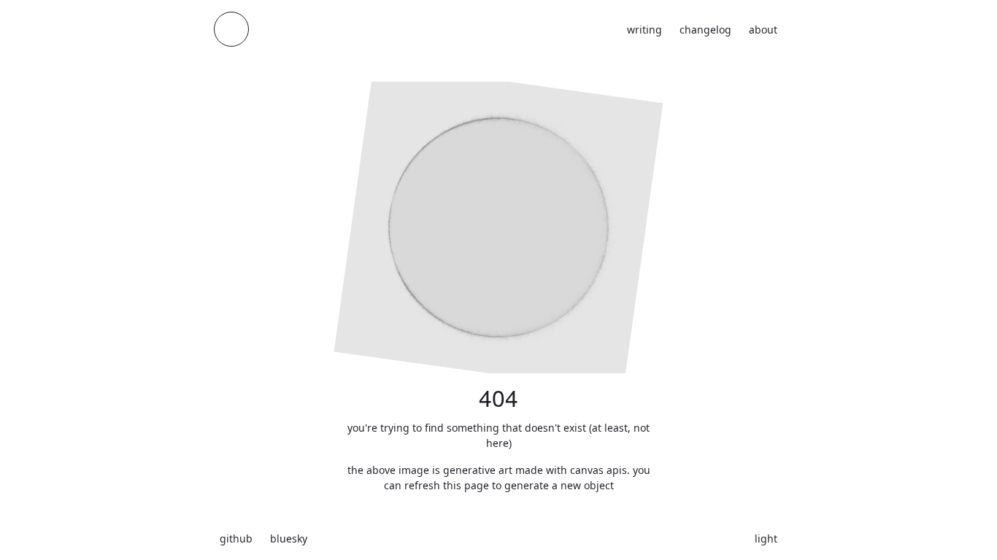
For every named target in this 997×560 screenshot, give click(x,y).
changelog (705, 29)
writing (644, 29)
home (231, 29)
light (766, 538)
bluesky (288, 538)
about (763, 29)
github (236, 538)
